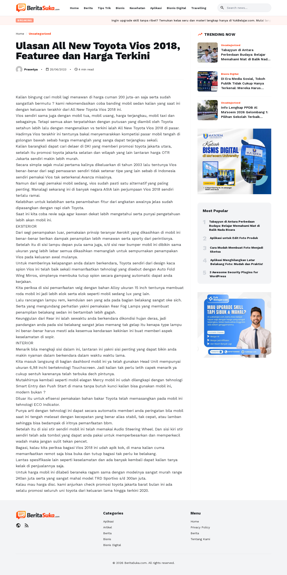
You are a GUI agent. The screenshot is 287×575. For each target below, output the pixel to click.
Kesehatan (137, 8)
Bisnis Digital (176, 8)
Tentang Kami (200, 539)
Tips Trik (104, 8)
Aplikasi (156, 8)
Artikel (107, 527)
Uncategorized (40, 33)
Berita (88, 8)
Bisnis (120, 8)
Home (74, 8)
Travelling (198, 8)
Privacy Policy (200, 527)
